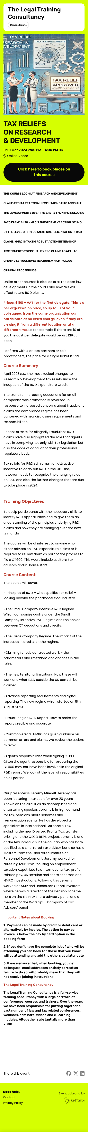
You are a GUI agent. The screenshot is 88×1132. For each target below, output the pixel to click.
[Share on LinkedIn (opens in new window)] (82, 1073)
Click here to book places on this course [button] (44, 172)
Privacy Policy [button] (13, 1103)
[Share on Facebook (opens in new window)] (68, 1073)
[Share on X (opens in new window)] (75, 1073)
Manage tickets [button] (18, 24)
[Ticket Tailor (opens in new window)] (74, 1100)
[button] (13, 1097)
